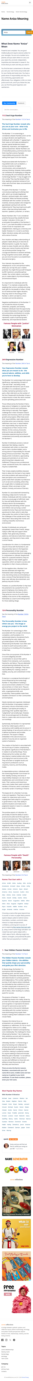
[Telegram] (14, 1340)
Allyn (3, 895)
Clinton (20, 1110)
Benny (11, 1119)
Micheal (10, 1107)
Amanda (9, 909)
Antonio (15, 889)
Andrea (20, 906)
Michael (4, 1098)
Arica (25, 906)
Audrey (19, 883)
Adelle (15, 906)
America (4, 892)
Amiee (9, 889)
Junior (22, 1124)
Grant (16, 1116)
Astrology (4, 1356)
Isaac (9, 1098)
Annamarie (5, 886)
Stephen (14, 1101)
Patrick (20, 1101)
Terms (23, 1377)
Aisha (3, 898)
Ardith (9, 883)
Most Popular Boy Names (12, 1091)
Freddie (14, 1113)
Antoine (27, 1124)
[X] (10, 1340)
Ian (27, 1098)
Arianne (21, 909)
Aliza (8, 903)
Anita (13, 895)
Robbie (4, 1127)
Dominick (18, 1122)
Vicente (24, 1122)
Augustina (16, 901)
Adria (3, 903)
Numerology (10, 12)
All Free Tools (5, 1369)
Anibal (24, 895)
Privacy (27, 1377)
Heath (4, 1124)
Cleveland (11, 1127)
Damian (17, 1127)
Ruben (27, 1107)
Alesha (4, 889)
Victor (10, 1104)
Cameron (15, 1098)
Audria (20, 898)
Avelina (16, 909)
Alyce (3, 906)
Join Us (3, 1367)
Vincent (4, 1107)
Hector (22, 1107)
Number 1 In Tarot (21, 954)
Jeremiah (21, 1113)
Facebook (21, 103)
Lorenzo (10, 1116)
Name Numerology (21, 12)
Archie (29, 883)
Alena (25, 898)
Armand (12, 886)
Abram (26, 889)
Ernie (3, 1130)
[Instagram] (6, 1340)
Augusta (13, 903)
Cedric (16, 1119)
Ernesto (4, 1116)
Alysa (18, 886)
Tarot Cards (4, 1358)
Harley (9, 1124)
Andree (19, 895)
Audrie (22, 892)
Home (3, 12)
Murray (9, 1130)
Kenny (27, 1113)
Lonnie (4, 1113)
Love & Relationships (7, 1349)
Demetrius (15, 1124)
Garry (27, 1116)
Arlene (23, 886)
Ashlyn (26, 903)
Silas (3, 1101)
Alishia (9, 895)
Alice (27, 892)
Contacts (4, 1371)
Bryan (15, 1104)
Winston (11, 1122)
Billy (25, 1101)
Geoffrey (4, 1119)
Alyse (20, 889)
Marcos (28, 1119)
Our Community (9, 103)
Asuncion (16, 892)
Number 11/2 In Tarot (22, 119)
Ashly (28, 886)
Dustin (16, 1107)
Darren (26, 1110)
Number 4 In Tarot (21, 875)
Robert (8, 1101)
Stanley (20, 1104)
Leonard (26, 1104)
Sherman (22, 1119)
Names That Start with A (12, 879)
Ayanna (4, 901)
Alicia (10, 892)
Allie (24, 883)
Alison (10, 901)
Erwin (28, 1127)
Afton (27, 901)
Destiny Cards (5, 1352)
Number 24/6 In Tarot (22, 363)
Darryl (15, 1110)
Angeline (20, 903)
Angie (4, 909)
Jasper (23, 1127)
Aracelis (9, 906)
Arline (4, 883)
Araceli (9, 898)
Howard (4, 1104)
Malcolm (22, 1116)
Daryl (9, 1113)
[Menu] (30, 2)
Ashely (14, 898)
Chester (4, 1110)
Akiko (14, 883)
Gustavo (4, 1122)
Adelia (23, 901)
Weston (22, 1098)
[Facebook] (2, 1340)
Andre (10, 1110)
